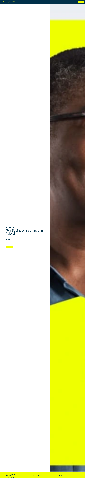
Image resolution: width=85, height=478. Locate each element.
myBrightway (58, 475)
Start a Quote (80, 1)
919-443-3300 (69, 1)
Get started (9, 247)
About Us (43, 1)
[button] (36, 1)
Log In (75, 1)
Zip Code (8, 241)
